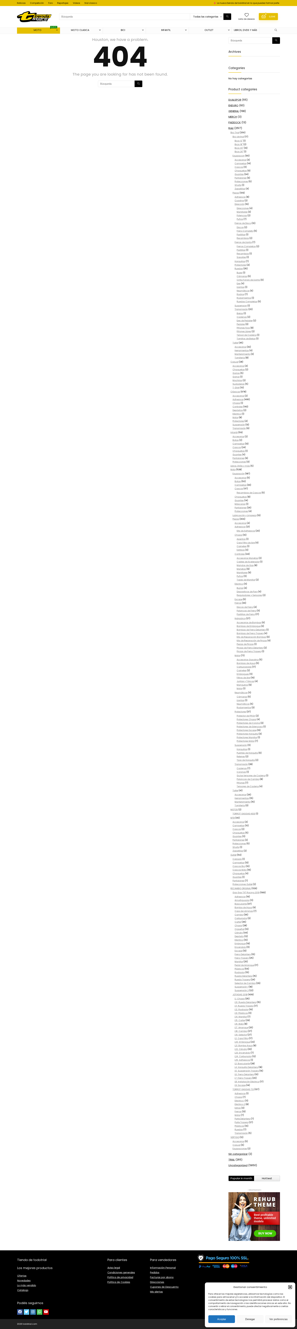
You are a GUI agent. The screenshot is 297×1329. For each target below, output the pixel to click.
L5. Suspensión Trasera (247, 1070)
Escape (238, 599)
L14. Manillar (241, 1016)
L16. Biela (239, 1023)
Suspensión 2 (242, 990)
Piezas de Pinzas (245, 644)
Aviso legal (113, 1267)
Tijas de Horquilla (246, 760)
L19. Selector (241, 1034)
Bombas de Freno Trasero (250, 633)
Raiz (231, 128)
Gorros (236, 376)
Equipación (239, 473)
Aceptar (221, 1319)
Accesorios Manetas (247, 558)
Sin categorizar (238, 1154)
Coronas (241, 771)
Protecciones (241, 181)
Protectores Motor (246, 741)
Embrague (240, 943)
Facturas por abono (162, 1277)
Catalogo (22, 1290)
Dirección (239, 204)
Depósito (239, 936)
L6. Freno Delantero (244, 1074)
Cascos (239, 167)
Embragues (243, 674)
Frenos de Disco (243, 223)
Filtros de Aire (243, 677)
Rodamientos (244, 297)
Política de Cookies (118, 1282)
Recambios (243, 238)
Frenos (238, 602)
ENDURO (233, 105)
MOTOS (234, 809)
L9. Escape (240, 1085)
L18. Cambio (241, 1031)
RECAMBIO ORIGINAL (240, 888)
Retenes (241, 756)
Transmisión (241, 309)
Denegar (250, 1319)
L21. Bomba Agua (244, 1045)
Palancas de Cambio (248, 779)
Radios (240, 294)
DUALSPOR (234, 100)
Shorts (238, 185)
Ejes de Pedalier (245, 320)
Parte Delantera (242, 1118)
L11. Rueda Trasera (244, 1005)
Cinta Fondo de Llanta (248, 279)
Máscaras (240, 504)
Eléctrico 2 (240, 1104)
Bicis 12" (239, 140)
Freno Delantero (243, 954)
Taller (235, 342)
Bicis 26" (239, 151)
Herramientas (242, 350)
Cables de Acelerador (248, 561)
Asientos (241, 539)
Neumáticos (243, 290)
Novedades (24, 1280)
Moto (233, 469)
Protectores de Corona (248, 723)
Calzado (237, 859)
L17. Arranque (241, 1027)
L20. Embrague (242, 1041)
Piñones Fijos (243, 327)
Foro (50, 3)
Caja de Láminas (244, 911)
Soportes (241, 257)
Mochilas (237, 380)
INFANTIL (166, 30)
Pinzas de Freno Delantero (250, 647)
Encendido (240, 947)
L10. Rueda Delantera (245, 1002)
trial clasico (91, 3)
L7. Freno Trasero (243, 1078)
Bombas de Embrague (249, 626)
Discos (240, 227)
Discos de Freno (245, 607)
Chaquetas (241, 170)
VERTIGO (234, 1137)
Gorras (236, 373)
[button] (290, 1287)
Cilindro (239, 932)
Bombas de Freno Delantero (251, 629)
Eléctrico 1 (240, 1100)
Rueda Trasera (242, 979)
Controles (238, 406)
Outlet (233, 854)
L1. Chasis (240, 998)
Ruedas (239, 268)
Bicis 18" (239, 144)
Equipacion (239, 155)
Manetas (241, 568)
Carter (238, 921)
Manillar (239, 961)
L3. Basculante (242, 1063)
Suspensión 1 (241, 986)
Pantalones (240, 177)
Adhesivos (240, 196)
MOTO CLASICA (80, 30)
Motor (235, 417)
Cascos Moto (240, 869)
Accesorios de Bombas (249, 622)
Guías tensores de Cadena (251, 775)
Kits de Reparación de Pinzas (252, 640)
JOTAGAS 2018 (240, 994)
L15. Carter (240, 1020)
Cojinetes (241, 546)
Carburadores (244, 666)
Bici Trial (234, 132)
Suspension (241, 305)
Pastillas (241, 234)
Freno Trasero (242, 957)
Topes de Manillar (246, 579)
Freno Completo (245, 230)
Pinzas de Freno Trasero (249, 651)
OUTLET (209, 30)
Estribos (241, 549)
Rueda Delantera (243, 976)
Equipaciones (240, 1148)
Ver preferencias (278, 1319)
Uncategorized (238, 1165)
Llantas (240, 287)
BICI (123, 30)
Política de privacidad (120, 1277)
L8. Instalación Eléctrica (247, 1081)
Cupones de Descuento (164, 1287)
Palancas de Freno (246, 610)
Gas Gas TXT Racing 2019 (246, 892)
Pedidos (154, 1272)
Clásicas (235, 391)
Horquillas (240, 261)
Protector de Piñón (246, 715)
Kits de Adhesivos (246, 530)
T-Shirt (236, 387)
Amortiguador (242, 900)
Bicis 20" (239, 148)
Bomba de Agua (243, 907)
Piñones (241, 782)
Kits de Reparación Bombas (251, 636)
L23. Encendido (242, 1052)
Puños (240, 219)
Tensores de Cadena (248, 786)
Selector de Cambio (245, 983)
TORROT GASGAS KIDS (244, 813)
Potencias (242, 215)
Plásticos (239, 968)
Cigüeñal (239, 929)
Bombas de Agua (246, 663)
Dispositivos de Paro (247, 591)
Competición (37, 3)
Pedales (241, 324)
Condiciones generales (121, 1272)
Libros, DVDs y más (245, 30)
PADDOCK (234, 122)
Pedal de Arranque (244, 965)
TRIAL (231, 1159)
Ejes (239, 283)
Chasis (236, 403)
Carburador (241, 918)
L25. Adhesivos (242, 1059)
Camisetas (240, 163)
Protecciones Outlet (242, 884)
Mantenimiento (242, 354)
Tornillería (240, 357)
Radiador (240, 972)
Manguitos (242, 684)
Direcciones (243, 208)
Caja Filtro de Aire (246, 542)
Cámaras (242, 276)
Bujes (239, 272)
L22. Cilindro (241, 1049)
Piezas (236, 192)
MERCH (232, 117)
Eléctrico (237, 413)
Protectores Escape (246, 730)
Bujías (240, 588)
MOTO (45, 29)
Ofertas (21, 1275)
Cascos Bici (239, 866)
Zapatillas (240, 188)
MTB (232, 817)
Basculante (241, 903)
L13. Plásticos (241, 1013)
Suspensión (239, 424)
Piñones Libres (244, 331)
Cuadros (239, 200)
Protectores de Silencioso (250, 726)
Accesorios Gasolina (248, 659)
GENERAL (233, 111)
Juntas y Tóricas (245, 681)
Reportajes (62, 3)
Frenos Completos (246, 246)
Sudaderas (239, 383)
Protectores (240, 264)
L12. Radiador (242, 1009)
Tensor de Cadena (246, 335)
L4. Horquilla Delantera (246, 1067)
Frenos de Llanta (243, 242)
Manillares (242, 211)
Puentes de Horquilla (247, 752)
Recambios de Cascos (249, 492)
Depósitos (238, 410)
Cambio (239, 914)
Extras (238, 1107)
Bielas (240, 313)
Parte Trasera (241, 1122)
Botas (236, 440)
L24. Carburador (243, 1056)
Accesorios (240, 159)
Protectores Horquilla (247, 733)
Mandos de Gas (245, 565)
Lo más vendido (26, 1285)
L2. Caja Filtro (241, 1038)
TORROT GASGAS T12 (243, 1089)
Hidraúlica (240, 618)
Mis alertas (156, 1291)
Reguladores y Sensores (249, 595)
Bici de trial (238, 136)
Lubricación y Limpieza (244, 515)
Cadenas (242, 317)
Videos (76, 3)
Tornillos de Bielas (246, 338)
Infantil (234, 432)
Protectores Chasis (246, 719)
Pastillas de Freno (246, 614)
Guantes (239, 174)
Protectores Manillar (247, 737)
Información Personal (163, 1267)
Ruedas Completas (247, 301)
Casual (234, 361)
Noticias (21, 3)
